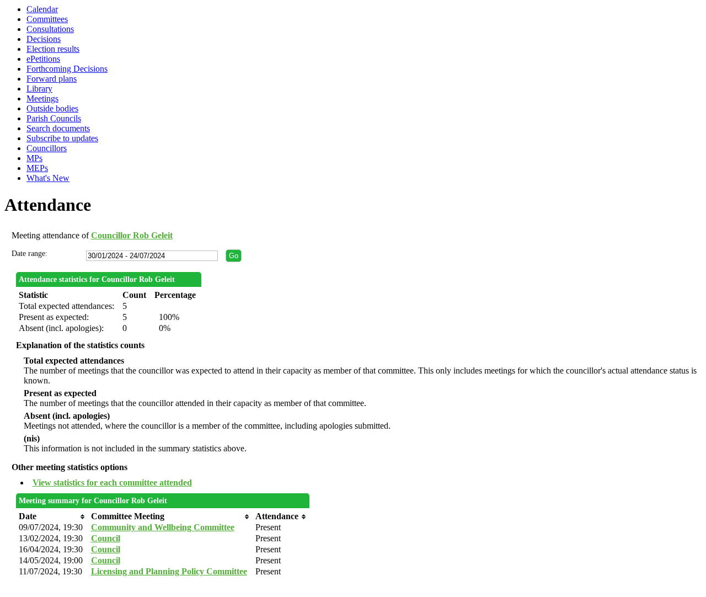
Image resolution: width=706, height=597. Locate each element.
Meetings (42, 98)
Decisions (43, 39)
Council (105, 538)
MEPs (37, 168)
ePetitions (43, 58)
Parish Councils (53, 118)
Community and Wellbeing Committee (162, 527)
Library (39, 88)
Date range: (29, 253)
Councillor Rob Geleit (132, 235)
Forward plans (51, 78)
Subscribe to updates (62, 138)
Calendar (42, 9)
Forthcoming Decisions (67, 68)
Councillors (46, 148)
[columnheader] (52, 516)
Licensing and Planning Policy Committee (169, 571)
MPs (34, 158)
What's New (47, 178)
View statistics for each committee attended (112, 482)
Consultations (50, 29)
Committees (47, 19)
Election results (52, 49)
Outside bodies (52, 108)
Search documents (58, 128)
